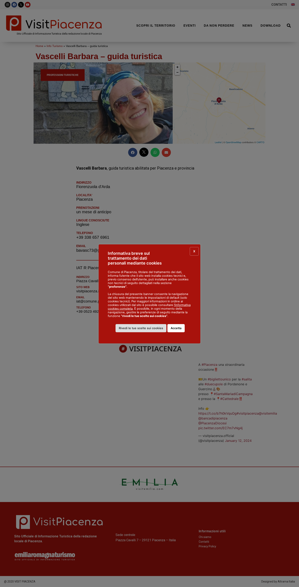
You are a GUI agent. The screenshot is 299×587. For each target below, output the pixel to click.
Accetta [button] (176, 328)
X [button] (194, 251)
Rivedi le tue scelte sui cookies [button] (141, 328)
